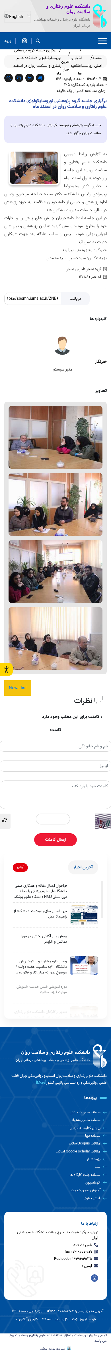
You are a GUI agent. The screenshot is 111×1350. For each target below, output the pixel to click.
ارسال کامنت (55, 839)
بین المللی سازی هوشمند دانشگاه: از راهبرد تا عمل (40, 914)
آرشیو (20, 867)
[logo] (55, 1056)
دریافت (75, 298)
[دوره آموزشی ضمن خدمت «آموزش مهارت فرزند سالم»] (84, 990)
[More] (41, 1083)
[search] (38, 41)
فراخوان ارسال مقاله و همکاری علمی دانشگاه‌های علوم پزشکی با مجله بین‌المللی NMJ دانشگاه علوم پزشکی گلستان (40, 891)
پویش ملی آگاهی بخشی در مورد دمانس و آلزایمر (43, 939)
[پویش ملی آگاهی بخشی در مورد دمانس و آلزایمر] (84, 940)
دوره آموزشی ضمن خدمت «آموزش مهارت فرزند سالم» (42, 989)
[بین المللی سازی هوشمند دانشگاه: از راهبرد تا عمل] (84, 915)
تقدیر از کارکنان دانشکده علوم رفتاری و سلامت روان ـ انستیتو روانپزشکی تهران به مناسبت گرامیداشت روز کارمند (40, 1017)
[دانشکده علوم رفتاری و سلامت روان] (24, 41)
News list (18, 688)
